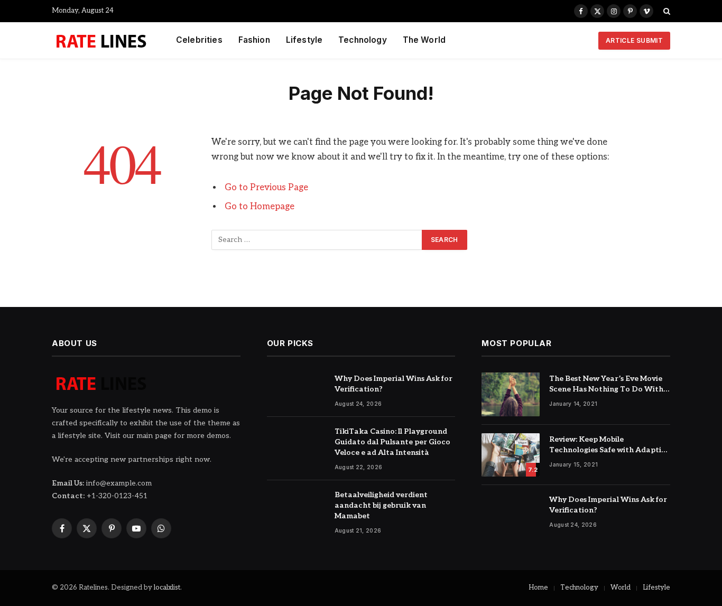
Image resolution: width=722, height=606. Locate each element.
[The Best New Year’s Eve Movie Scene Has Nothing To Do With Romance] (511, 394)
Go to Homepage (259, 206)
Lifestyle (304, 40)
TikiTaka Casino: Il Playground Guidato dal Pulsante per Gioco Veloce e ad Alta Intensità (392, 442)
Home (538, 587)
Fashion (254, 40)
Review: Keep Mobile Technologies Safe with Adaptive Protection (609, 445)
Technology (362, 40)
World (620, 587)
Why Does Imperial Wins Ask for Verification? (393, 384)
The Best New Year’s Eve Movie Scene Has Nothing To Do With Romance (606, 384)
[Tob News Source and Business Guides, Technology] (101, 41)
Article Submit (634, 40)
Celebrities (199, 40)
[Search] (665, 11)
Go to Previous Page (266, 187)
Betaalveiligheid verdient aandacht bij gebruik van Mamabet (381, 505)
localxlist (167, 587)
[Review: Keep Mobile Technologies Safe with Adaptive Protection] (511, 455)
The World (424, 40)
